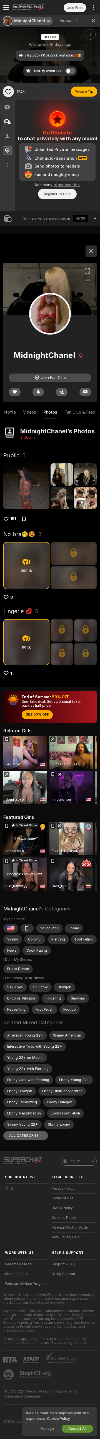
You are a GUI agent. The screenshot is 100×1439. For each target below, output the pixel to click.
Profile (9, 412)
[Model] (91, 251)
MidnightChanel (21, 909)
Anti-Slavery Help (66, 1237)
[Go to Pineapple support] (9, 1374)
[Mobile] (27, 928)
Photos (50, 412)
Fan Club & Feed (79, 412)
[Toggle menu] (6, 7)
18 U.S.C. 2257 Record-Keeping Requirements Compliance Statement (40, 1393)
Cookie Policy (58, 1418)
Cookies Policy (64, 1218)
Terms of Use (62, 1198)
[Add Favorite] (8, 91)
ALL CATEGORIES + (25, 1135)
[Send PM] (85, 392)
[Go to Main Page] (31, 7)
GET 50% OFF (37, 714)
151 (13, 518)
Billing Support (63, 1274)
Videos (68, 20)
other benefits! (67, 185)
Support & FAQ (63, 1264)
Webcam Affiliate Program (26, 1284)
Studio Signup (16, 1274)
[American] (10, 928)
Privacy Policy (63, 1188)
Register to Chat (57, 194)
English (74, 1161)
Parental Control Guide (70, 1227)
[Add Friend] (62, 392)
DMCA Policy (62, 1208)
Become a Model (18, 1264)
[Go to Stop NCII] (35, 1374)
